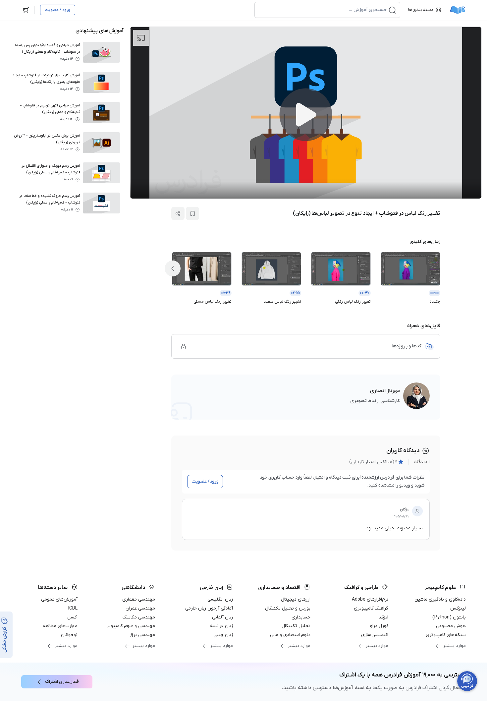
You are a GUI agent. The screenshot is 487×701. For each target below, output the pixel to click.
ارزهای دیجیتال (295, 599)
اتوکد (383, 617)
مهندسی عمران (140, 608)
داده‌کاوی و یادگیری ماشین (440, 599)
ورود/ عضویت (205, 481)
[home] (457, 10)
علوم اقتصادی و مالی (290, 635)
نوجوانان (69, 635)
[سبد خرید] (26, 10)
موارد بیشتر (454, 646)
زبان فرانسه (221, 626)
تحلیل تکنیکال (296, 626)
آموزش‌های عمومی (59, 599)
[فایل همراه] (183, 346)
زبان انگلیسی (220, 599)
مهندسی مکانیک (139, 617)
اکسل (72, 617)
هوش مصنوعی (451, 626)
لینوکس (458, 608)
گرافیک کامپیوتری (371, 608)
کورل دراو (379, 626)
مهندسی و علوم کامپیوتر (131, 626)
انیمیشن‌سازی (374, 635)
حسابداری (301, 617)
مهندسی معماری (138, 599)
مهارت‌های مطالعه (60, 626)
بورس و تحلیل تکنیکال (287, 608)
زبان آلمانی (222, 617)
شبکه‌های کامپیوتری (446, 635)
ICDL (73, 608)
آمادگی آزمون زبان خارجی (209, 608)
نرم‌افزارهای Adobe (370, 599)
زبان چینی (223, 635)
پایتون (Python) (449, 617)
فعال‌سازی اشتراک (62, 681)
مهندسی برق (142, 635)
